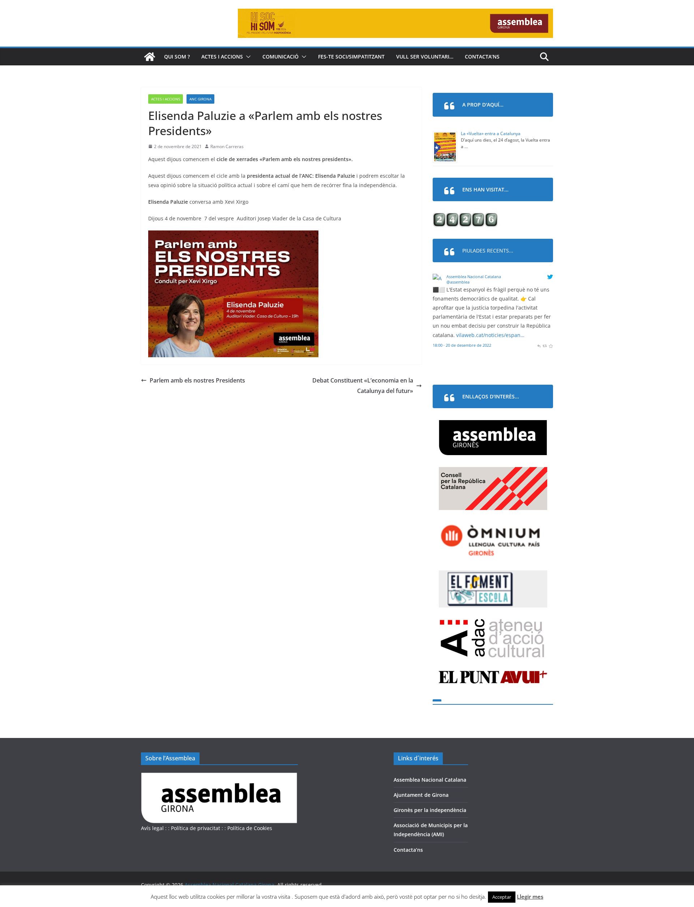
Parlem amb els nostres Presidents (197, 380)
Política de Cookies (249, 828)
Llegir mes (530, 896)
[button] (247, 57)
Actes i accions (222, 56)
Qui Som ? (177, 56)
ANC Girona (200, 99)
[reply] (538, 345)
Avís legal (152, 828)
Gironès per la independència (430, 810)
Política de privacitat (195, 828)
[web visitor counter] (465, 217)
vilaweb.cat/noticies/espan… (490, 335)
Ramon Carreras (227, 146)
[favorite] (550, 345)
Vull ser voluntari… (424, 56)
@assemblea (458, 282)
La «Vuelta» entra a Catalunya (490, 133)
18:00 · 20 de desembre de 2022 (462, 345)
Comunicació (280, 56)
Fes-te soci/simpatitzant (351, 56)
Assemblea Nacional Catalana (473, 276)
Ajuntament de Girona (421, 794)
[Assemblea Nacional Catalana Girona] (149, 56)
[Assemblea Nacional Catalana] (438, 278)
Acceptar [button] (501, 897)
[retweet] (544, 345)
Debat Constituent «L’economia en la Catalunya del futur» (362, 385)
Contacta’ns (482, 56)
